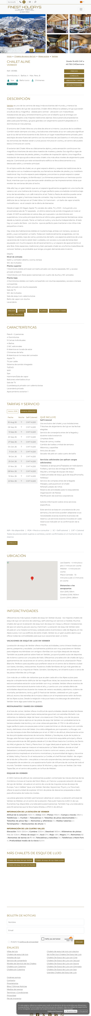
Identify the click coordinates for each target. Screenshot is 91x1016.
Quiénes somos (14, 977)
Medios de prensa (15, 989)
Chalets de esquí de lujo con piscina (63, 951)
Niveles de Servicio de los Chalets (21, 964)
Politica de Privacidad (55, 1011)
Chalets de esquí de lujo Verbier (20, 860)
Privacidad (11, 995)
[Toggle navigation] (81, 9)
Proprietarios (12, 983)
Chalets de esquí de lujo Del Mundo (21, 865)
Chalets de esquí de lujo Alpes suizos (50, 860)
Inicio (9, 56)
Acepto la (24, 942)
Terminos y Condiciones (17, 992)
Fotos (40, 50)
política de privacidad (28, 942)
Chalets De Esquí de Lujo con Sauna (63, 964)
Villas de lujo (12, 951)
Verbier (55, 56)
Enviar (79, 942)
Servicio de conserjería (17, 961)
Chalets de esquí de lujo (25, 56)
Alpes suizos (43, 56)
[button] (82, 2)
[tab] (12, 411)
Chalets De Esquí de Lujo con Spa (62, 970)
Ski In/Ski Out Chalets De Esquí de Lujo (64, 954)
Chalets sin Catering (16, 970)
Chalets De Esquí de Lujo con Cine (62, 958)
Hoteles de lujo (13, 958)
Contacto (11, 980)
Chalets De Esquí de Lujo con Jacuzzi (63, 961)
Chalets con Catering (16, 967)
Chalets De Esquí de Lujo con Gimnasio (64, 967)
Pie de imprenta (14, 998)
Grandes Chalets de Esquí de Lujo (62, 973)
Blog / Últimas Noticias (17, 986)
